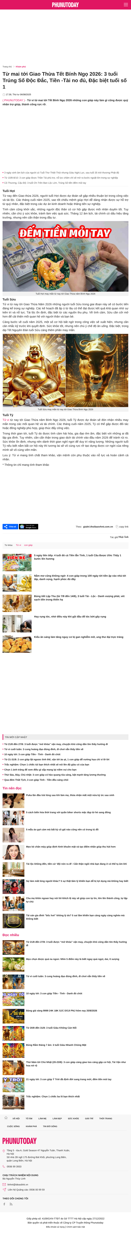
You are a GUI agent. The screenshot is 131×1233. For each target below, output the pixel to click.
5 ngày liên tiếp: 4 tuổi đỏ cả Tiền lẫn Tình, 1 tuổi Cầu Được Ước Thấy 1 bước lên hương (77, 557)
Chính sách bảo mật (76, 1227)
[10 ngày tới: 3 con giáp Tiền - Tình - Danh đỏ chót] (13, 999)
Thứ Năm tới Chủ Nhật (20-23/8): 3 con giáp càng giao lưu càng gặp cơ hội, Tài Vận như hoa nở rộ (76, 1064)
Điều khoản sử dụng (55, 1227)
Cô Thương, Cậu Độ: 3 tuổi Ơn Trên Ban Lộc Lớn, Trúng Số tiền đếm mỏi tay (45, 182)
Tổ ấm (29, 1118)
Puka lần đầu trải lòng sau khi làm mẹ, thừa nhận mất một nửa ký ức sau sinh (70, 795)
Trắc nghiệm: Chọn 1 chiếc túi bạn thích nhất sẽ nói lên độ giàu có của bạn (46, 764)
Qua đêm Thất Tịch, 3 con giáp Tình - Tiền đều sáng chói (36, 779)
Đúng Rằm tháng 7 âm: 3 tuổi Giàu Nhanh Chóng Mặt (56, 1045)
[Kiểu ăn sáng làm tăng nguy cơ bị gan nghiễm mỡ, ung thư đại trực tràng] (17, 644)
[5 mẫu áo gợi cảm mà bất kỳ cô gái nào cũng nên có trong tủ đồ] (13, 835)
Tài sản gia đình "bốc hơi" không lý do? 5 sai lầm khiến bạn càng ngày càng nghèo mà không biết (75, 917)
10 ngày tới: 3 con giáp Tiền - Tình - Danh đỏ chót (32, 754)
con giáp (28, 545)
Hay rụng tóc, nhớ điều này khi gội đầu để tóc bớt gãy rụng (70, 616)
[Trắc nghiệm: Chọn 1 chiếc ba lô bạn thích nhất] (13, 1102)
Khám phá (21, 66)
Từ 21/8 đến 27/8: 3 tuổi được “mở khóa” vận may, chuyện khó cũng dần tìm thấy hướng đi (56, 744)
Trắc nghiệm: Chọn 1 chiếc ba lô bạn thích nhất (53, 1096)
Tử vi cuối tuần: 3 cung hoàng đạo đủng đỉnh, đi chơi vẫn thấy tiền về (43, 749)
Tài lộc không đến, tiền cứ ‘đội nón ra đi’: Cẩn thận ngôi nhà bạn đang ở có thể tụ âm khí (76, 863)
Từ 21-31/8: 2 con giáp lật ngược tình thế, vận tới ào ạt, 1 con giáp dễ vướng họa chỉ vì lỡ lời (56, 759)
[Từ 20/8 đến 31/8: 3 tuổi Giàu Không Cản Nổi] (13, 1033)
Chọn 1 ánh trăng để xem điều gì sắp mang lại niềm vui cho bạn (40, 769)
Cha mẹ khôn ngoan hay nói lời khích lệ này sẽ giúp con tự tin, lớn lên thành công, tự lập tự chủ (76, 900)
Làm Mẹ (42, 1118)
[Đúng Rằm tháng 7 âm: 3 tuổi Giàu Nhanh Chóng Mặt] (13, 1050)
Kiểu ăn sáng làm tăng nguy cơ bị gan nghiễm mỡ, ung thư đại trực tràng (78, 637)
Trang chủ (7, 66)
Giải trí (89, 1118)
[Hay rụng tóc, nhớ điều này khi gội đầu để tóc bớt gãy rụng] (17, 623)
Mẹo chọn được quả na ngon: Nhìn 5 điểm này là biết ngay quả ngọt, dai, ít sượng (72, 959)
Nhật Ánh (123, 537)
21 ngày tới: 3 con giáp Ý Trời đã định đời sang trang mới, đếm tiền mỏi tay (68, 1079)
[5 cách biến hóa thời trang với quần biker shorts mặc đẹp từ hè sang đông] (13, 818)
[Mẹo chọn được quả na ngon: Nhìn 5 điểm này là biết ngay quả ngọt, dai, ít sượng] (13, 964)
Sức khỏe (73, 1118)
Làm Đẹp (57, 1118)
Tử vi (6, 420)
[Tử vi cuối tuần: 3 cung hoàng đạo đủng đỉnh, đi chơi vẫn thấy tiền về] (13, 982)
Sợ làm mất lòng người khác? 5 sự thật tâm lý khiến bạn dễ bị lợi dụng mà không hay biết (77, 881)
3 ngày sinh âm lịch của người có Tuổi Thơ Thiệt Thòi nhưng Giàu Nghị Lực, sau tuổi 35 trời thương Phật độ (61, 172)
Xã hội (15, 1118)
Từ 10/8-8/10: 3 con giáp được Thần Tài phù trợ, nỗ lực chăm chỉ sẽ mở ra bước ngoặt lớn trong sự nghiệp (61, 177)
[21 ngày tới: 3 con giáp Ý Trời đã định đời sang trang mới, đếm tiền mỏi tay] (13, 1085)
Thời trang (105, 1118)
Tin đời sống (50, 1126)
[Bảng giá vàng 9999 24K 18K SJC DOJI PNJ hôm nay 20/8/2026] (13, 1016)
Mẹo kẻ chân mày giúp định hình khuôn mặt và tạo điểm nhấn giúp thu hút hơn (71, 846)
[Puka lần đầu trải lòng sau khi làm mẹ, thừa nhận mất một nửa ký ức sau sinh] (13, 800)
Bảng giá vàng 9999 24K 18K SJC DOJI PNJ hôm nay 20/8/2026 (61, 1010)
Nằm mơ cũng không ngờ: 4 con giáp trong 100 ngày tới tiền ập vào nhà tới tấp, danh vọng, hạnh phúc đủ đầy (80, 577)
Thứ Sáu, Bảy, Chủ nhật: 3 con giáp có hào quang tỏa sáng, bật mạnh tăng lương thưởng (55, 774)
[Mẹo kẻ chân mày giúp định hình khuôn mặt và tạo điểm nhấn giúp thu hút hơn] (13, 852)
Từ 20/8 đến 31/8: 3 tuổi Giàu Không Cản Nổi (51, 1027)
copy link (123, 526)
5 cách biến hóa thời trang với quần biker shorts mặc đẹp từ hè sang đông (68, 812)
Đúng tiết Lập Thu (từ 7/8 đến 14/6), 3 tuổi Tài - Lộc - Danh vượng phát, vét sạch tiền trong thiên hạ (79, 598)
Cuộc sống (13, 1126)
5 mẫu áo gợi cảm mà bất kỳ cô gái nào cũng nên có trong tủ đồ (62, 829)
